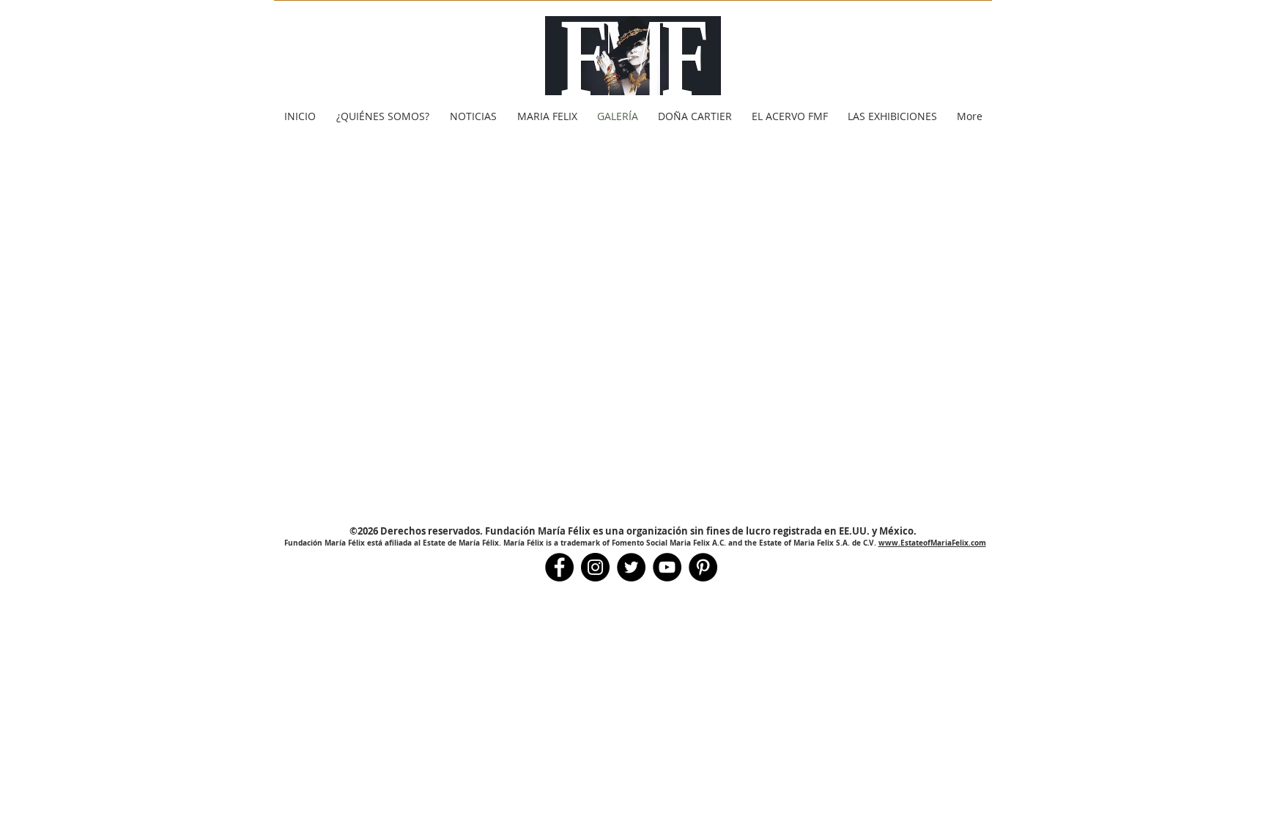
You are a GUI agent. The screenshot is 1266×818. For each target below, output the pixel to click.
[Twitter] (631, 567)
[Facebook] (559, 567)
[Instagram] (595, 567)
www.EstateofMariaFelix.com (932, 543)
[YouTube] (667, 567)
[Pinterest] (703, 567)
